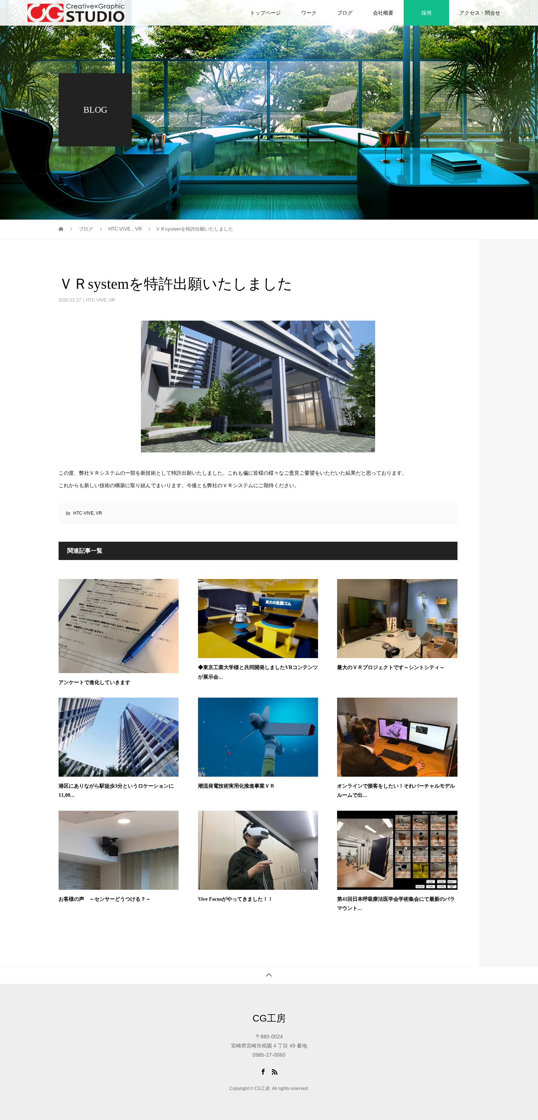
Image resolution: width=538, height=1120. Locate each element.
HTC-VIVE (96, 300)
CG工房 (269, 1018)
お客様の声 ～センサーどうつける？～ (105, 899)
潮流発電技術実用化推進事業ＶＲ (236, 786)
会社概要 (383, 13)
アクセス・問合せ (479, 13)
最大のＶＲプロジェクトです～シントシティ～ (391, 667)
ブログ (344, 13)
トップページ (265, 13)
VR (112, 300)
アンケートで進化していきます (94, 682)
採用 (426, 13)
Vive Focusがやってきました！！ (235, 899)
